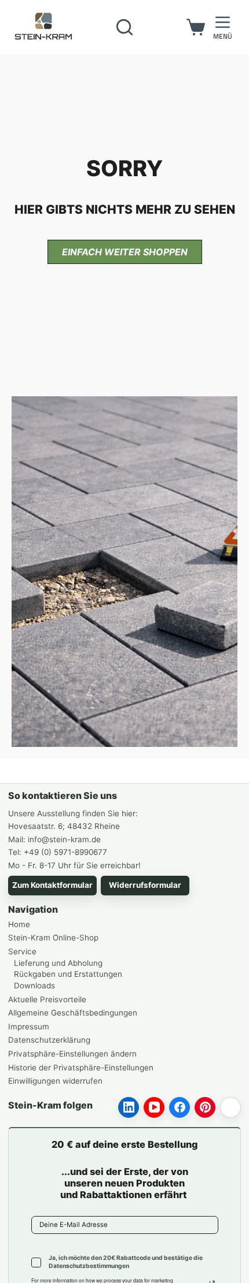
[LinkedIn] (128, 1107)
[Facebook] (179, 1107)
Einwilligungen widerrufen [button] (55, 1080)
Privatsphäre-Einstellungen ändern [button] (72, 1053)
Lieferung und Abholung (58, 963)
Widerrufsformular (145, 885)
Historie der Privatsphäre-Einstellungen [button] (80, 1067)
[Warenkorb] (195, 27)
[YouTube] (154, 1107)
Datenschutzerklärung (49, 1039)
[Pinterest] (205, 1107)
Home (19, 924)
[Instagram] (230, 1107)
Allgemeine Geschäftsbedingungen (72, 1012)
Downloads (34, 985)
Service (22, 951)
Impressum (28, 1026)
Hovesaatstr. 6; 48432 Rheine (64, 826)
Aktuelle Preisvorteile (47, 999)
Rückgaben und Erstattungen (68, 974)
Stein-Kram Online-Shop (53, 937)
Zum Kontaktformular (52, 885)
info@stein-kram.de (64, 839)
